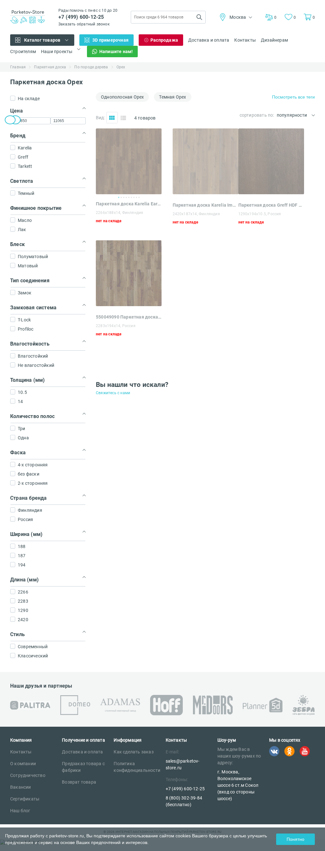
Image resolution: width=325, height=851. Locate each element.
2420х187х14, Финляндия (196, 214)
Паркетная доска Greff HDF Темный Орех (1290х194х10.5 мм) (271, 205)
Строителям (23, 51)
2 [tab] (121, 197)
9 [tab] (139, 197)
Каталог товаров (42, 40)
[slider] (10, 119)
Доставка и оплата (208, 40)
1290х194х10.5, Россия (259, 214)
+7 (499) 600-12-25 (81, 17)
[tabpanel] (129, 161)
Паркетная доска (50, 67)
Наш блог (20, 810)
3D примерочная (110, 40)
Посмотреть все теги (293, 97)
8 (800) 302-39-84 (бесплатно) (184, 801)
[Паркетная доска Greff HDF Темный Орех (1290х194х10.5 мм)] (271, 192)
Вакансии (20, 787)
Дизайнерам (274, 40)
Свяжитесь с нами (113, 393)
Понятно (295, 839)
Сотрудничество (27, 775)
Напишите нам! (116, 51)
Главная (18, 67)
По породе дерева (91, 67)
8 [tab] (136, 197)
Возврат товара (79, 782)
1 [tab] (118, 197)
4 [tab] (126, 197)
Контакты (245, 40)
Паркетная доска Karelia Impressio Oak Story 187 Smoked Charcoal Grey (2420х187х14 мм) (205, 205)
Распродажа (164, 40)
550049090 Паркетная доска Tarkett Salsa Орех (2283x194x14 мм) (129, 316)
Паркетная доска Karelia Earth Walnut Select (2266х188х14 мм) (129, 203)
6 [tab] (131, 197)
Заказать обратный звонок (83, 24)
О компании (23, 763)
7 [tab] (134, 197)
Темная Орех (172, 97)
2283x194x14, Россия (116, 326)
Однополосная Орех (122, 97)
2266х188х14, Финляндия (119, 212)
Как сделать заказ (133, 751)
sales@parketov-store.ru (183, 764)
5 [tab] (128, 197)
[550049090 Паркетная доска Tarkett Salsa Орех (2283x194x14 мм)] (129, 304)
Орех (120, 67)
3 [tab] (123, 197)
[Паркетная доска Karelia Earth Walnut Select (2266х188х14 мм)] (129, 161)
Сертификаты (24, 798)
